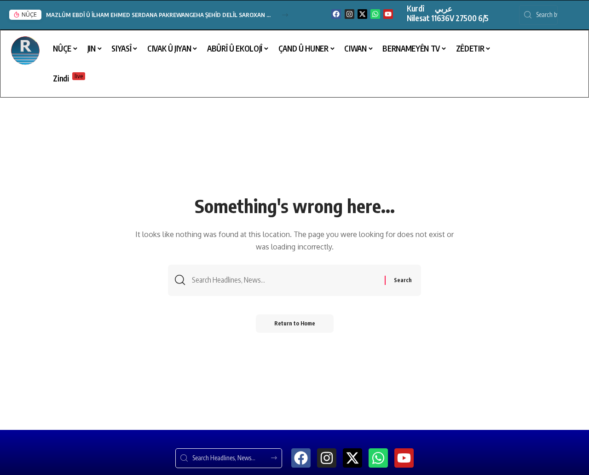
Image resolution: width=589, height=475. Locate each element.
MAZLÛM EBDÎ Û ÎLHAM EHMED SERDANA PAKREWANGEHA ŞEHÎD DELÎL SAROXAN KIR (159, 14)
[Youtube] (388, 14)
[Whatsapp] (375, 14)
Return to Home (294, 323)
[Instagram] (349, 14)
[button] (285, 15)
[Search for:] (285, 280)
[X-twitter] (362, 14)
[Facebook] (336, 14)
